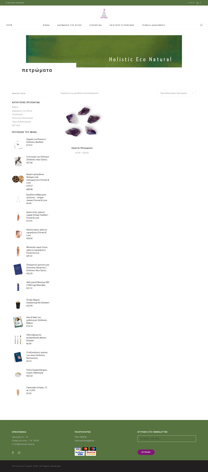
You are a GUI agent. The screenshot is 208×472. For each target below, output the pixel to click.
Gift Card (16, 125)
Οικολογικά (17, 114)
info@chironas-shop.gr (24, 444)
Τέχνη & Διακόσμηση (21, 122)
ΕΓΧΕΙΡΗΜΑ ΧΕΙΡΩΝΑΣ (15, 3)
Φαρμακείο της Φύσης (22, 111)
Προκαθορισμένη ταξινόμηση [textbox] (173, 93)
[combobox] (176, 93)
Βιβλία (15, 107)
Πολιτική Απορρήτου (84, 440)
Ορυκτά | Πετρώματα (82, 148)
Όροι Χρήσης (81, 436)
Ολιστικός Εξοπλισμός (22, 118)
